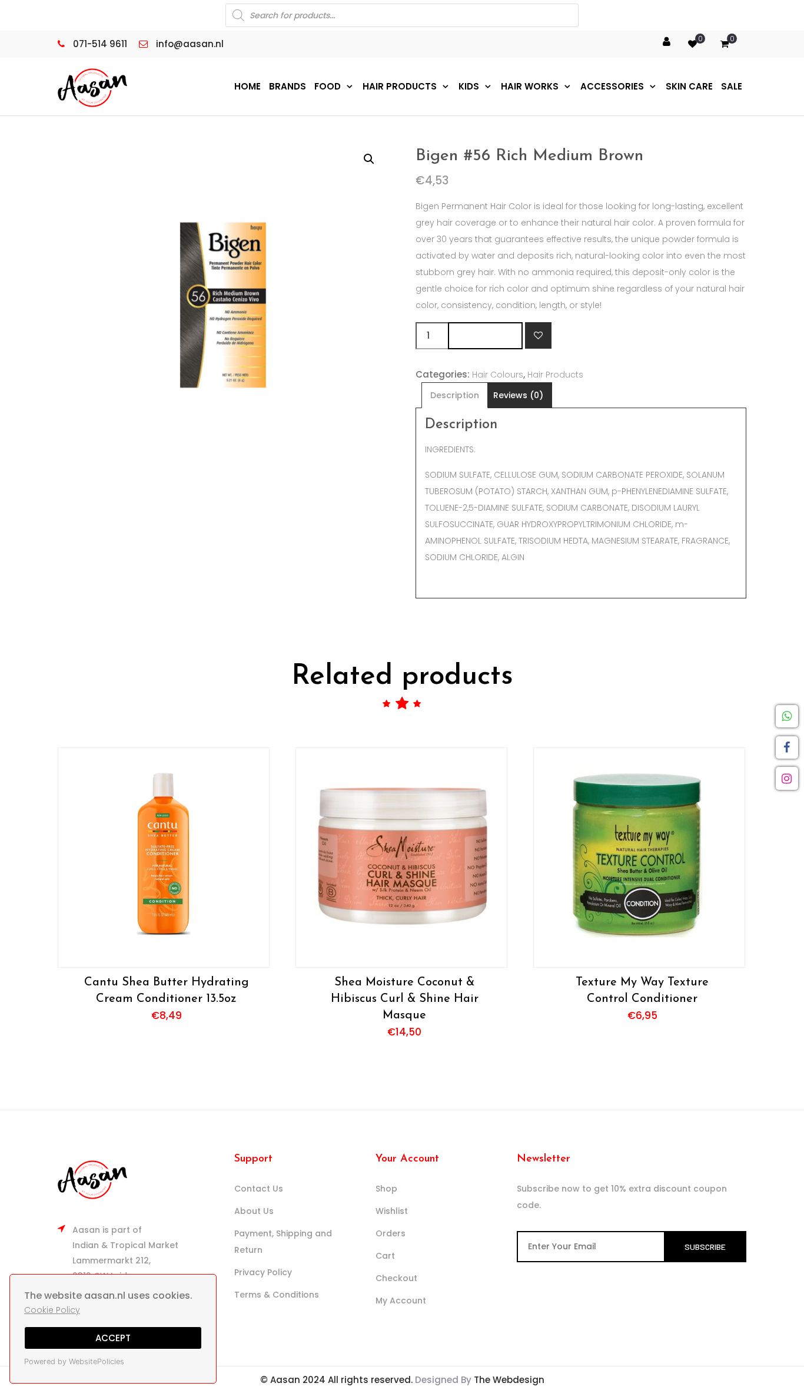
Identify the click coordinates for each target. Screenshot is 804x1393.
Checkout (396, 1278)
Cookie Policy (52, 1310)
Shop (386, 1189)
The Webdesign (509, 1380)
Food (327, 86)
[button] (369, 159)
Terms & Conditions (276, 1295)
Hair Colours (497, 374)
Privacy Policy (263, 1272)
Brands (287, 86)
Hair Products (400, 86)
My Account (401, 1300)
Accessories (612, 86)
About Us (254, 1211)
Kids (469, 86)
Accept (113, 1338)
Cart (385, 1256)
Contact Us (258, 1189)
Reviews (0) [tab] (518, 395)
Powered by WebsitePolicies (74, 1361)
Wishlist (392, 1211)
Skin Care (689, 86)
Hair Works (530, 86)
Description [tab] (454, 395)
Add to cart (485, 335)
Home (247, 86)
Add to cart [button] (163, 857)
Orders (391, 1233)
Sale (731, 86)
